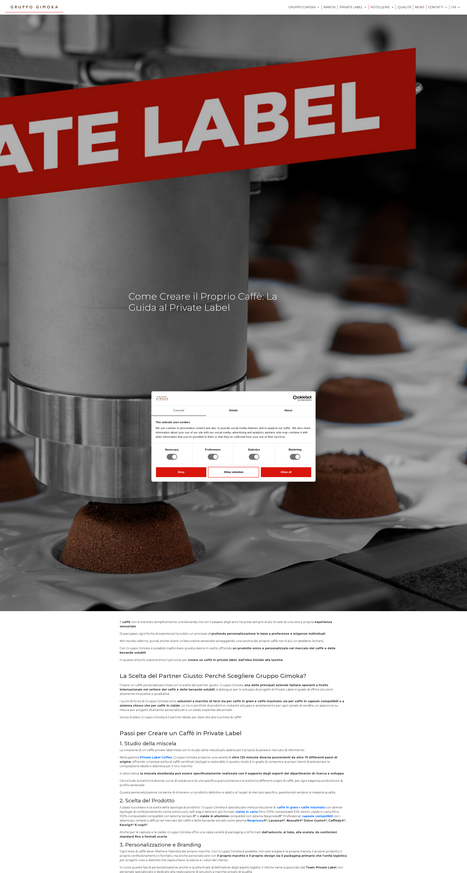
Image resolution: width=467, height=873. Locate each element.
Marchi (329, 7)
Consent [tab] (178, 410)
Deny (181, 472)
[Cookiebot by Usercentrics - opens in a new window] (296, 398)
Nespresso (255, 820)
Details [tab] (233, 410)
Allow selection (233, 472)
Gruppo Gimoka (302, 7)
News (419, 7)
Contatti (435, 7)
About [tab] (288, 410)
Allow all (286, 472)
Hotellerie (380, 7)
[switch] (213, 457)
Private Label (351, 7)
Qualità (404, 7)
